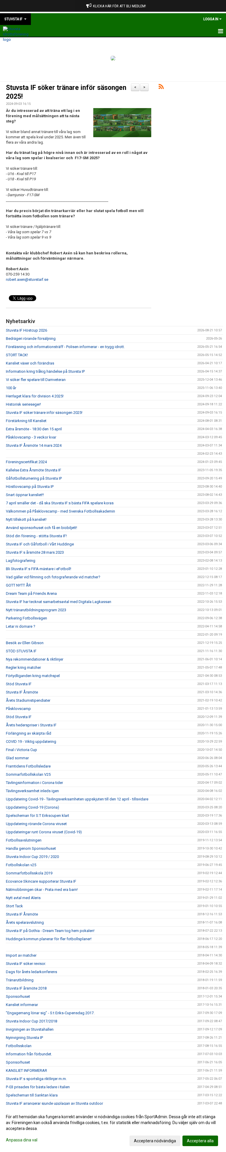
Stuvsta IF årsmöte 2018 (26, 988)
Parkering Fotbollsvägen (26, 618)
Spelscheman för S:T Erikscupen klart (37, 815)
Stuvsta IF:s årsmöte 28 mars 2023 (35, 552)
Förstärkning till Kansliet (26, 421)
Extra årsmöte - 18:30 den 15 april (34, 429)
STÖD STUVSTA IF (21, 651)
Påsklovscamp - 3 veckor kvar (31, 437)
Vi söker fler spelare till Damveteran (36, 379)
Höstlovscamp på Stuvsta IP (30, 486)
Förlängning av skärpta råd (28, 733)
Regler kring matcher (23, 667)
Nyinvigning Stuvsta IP (24, 1037)
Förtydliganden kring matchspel (33, 676)
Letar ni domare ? (20, 626)
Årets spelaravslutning (25, 922)
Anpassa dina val (21, 1140)
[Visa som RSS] (161, 87)
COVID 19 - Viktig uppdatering (31, 741)
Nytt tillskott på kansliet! (26, 519)
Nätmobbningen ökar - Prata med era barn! (42, 889)
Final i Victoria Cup (21, 750)
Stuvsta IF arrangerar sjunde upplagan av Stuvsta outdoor (54, 1103)
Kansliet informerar (22, 1004)
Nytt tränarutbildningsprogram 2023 (36, 610)
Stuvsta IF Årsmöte (22, 692)
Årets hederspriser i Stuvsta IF (31, 725)
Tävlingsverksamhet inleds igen (32, 791)
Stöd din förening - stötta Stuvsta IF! (36, 536)
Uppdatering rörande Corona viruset (36, 824)
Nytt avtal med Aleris (23, 898)
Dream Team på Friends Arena (31, 593)
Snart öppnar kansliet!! (25, 495)
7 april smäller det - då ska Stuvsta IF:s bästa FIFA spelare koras (60, 503)
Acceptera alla (200, 1140)
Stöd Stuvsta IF (18, 684)
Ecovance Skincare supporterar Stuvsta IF (41, 881)
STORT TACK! (17, 355)
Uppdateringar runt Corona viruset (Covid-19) (44, 832)
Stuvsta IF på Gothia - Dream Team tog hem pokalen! (50, 930)
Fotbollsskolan (18, 1046)
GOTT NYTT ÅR (18, 585)
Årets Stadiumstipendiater (28, 700)
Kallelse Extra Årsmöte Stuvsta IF (33, 470)
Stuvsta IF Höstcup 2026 (26, 330)
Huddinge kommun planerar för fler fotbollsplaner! (49, 939)
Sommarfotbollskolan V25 (28, 774)
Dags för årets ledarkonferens (31, 972)
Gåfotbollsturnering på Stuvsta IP (34, 478)
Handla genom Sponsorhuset (31, 848)
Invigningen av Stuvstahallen (30, 1029)
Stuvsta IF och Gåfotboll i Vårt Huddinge (40, 544)
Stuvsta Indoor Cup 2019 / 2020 (32, 856)
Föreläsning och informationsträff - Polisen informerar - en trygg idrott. (65, 347)
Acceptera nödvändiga (155, 1140)
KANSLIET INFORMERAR (26, 1070)
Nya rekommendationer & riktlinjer (34, 659)
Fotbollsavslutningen (23, 840)
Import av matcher (21, 955)
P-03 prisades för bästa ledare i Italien (38, 1087)
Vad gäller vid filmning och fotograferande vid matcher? (53, 577)
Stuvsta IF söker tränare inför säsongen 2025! (44, 412)
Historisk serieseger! (23, 404)
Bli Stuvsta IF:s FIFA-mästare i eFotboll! (38, 569)
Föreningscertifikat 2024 (26, 462)
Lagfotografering (20, 560)
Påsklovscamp (18, 708)
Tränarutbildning (20, 980)
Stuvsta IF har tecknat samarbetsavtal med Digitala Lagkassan (58, 601)
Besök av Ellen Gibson (25, 643)
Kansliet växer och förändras (30, 363)
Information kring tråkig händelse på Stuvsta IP (45, 371)
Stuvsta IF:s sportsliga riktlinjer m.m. (36, 1079)
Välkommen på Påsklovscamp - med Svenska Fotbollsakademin (60, 511)
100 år (11, 388)
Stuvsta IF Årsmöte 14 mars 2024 (34, 445)
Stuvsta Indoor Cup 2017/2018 (31, 1021)
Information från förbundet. (29, 1054)
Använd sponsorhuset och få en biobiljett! (41, 527)
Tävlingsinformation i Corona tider (34, 782)
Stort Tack (14, 906)
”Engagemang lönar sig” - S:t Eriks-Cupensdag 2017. (50, 1013)
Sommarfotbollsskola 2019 (29, 873)
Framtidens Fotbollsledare (28, 766)
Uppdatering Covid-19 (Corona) (32, 807)
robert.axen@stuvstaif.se (27, 279)
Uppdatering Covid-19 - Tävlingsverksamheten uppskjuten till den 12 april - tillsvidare (77, 799)
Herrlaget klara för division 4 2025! (35, 396)
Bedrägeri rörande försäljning (31, 338)
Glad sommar (17, 758)
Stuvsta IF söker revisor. (26, 963)
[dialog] (113, 1128)
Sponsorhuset (18, 996)
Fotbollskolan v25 (21, 865)
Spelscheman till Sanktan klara (32, 1095)
